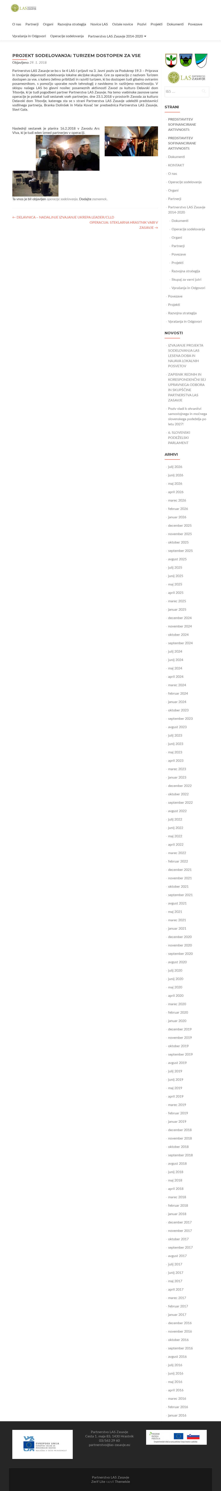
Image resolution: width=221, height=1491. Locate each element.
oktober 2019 (178, 1046)
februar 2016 (178, 1407)
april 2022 (175, 844)
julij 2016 (175, 1365)
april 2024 (175, 676)
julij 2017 (175, 1264)
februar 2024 (178, 693)
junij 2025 (175, 576)
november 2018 (180, 1138)
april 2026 (175, 492)
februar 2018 (178, 1205)
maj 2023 (175, 752)
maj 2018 (175, 1180)
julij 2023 (175, 735)
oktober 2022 (178, 794)
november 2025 (180, 534)
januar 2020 (177, 1021)
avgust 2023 (177, 727)
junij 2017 (175, 1272)
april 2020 (175, 995)
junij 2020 (175, 979)
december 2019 (180, 1029)
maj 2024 (175, 668)
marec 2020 (177, 1004)
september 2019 (180, 1054)
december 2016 (180, 1323)
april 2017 (175, 1289)
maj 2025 (175, 584)
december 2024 (180, 618)
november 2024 (180, 626)
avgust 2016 (177, 1356)
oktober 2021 (178, 886)
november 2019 (180, 1037)
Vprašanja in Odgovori (29, 36)
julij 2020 (175, 970)
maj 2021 (175, 911)
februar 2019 (178, 1113)
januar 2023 (177, 777)
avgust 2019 (177, 1063)
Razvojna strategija (72, 24)
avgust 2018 (177, 1163)
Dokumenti (175, 24)
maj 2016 (175, 1382)
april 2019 (175, 1096)
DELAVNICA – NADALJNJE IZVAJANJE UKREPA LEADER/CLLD (63, 217)
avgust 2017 (177, 1256)
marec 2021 (177, 920)
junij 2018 (175, 1172)
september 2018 (180, 1155)
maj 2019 (175, 1088)
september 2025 (180, 551)
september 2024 (180, 643)
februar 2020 (178, 1012)
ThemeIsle (122, 1481)
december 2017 (180, 1222)
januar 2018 (177, 1214)
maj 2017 (175, 1281)
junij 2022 (175, 828)
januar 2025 (177, 609)
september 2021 (180, 895)
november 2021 (180, 878)
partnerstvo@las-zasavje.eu (109, 1445)
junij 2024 (175, 660)
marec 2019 (177, 1105)
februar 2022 (178, 861)
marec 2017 (177, 1298)
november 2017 (180, 1230)
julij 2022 (175, 819)
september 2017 (180, 1247)
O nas (16, 24)
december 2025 (180, 525)
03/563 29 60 (109, 1440)
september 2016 (180, 1348)
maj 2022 (175, 836)
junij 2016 (175, 1373)
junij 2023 (175, 744)
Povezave (195, 24)
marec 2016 (177, 1398)
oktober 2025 (178, 542)
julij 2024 (175, 651)
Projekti (157, 24)
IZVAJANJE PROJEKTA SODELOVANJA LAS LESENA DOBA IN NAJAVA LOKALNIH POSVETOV (185, 356)
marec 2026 (177, 500)
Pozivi (141, 24)
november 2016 (180, 1331)
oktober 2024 (178, 634)
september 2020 (180, 953)
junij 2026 (175, 475)
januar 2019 (177, 1121)
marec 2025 (177, 601)
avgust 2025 (177, 559)
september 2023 (180, 718)
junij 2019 (175, 1079)
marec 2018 (177, 1197)
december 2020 (180, 937)
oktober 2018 (178, 1147)
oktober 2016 (178, 1340)
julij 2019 (175, 1071)
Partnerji (32, 24)
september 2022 (180, 802)
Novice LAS (99, 24)
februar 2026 (178, 509)
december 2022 (180, 786)
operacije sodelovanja (62, 199)
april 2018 (175, 1189)
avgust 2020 (177, 962)
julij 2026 (175, 467)
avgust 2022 (177, 811)
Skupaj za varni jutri (186, 279)
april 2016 (175, 1390)
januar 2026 (177, 517)
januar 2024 (177, 702)
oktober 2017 (178, 1239)
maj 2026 (175, 483)
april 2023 (175, 760)
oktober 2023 (178, 710)
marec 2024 (177, 685)
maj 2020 (175, 987)
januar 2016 (177, 1415)
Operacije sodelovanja (67, 36)
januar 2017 (177, 1314)
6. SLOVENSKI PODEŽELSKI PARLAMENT (179, 438)
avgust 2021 (177, 903)
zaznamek (99, 199)
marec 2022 (177, 853)
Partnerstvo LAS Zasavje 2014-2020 (115, 36)
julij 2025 (175, 567)
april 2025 (175, 593)
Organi (48, 24)
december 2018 (180, 1130)
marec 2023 (177, 769)
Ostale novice (122, 24)
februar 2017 (178, 1306)
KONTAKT (176, 165)
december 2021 (180, 870)
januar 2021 (177, 928)
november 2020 (180, 945)
